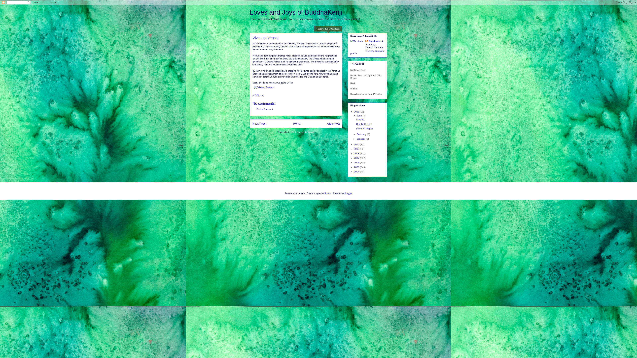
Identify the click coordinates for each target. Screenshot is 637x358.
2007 (357, 158)
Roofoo (327, 193)
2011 (357, 111)
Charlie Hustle (363, 124)
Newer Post (259, 123)
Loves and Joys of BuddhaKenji (296, 12)
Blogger (348, 193)
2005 (357, 167)
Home (296, 123)
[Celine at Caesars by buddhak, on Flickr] (263, 87)
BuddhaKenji (376, 41)
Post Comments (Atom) (302, 132)
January (361, 139)
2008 (357, 153)
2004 (357, 171)
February (362, 134)
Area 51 (360, 119)
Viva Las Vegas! (364, 128)
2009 (357, 149)
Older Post (333, 123)
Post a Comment (265, 109)
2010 (357, 144)
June (360, 115)
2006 (357, 162)
